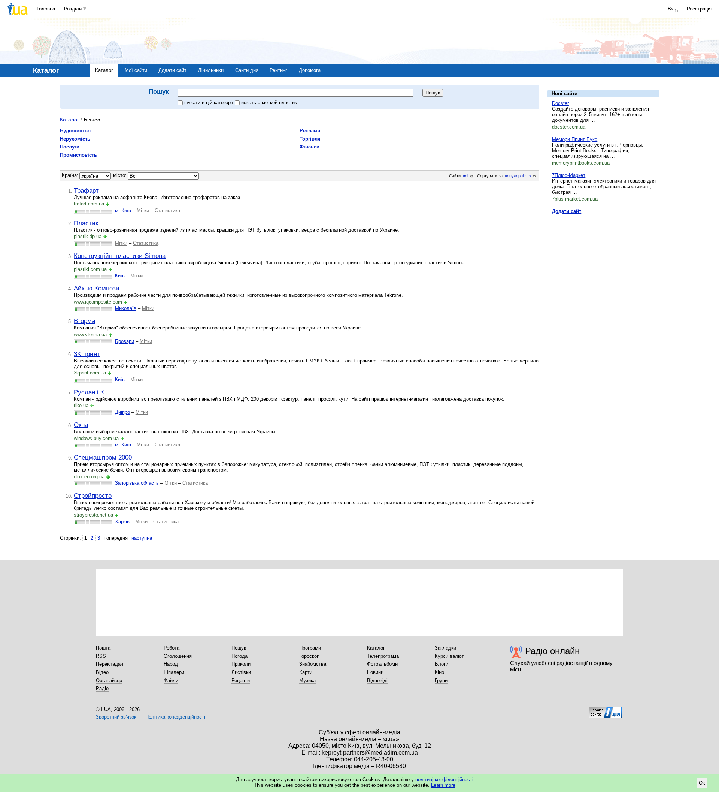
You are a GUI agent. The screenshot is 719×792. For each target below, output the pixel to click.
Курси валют (449, 656)
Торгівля (310, 139)
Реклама (310, 130)
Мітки (143, 210)
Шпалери (174, 672)
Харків (122, 521)
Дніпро (122, 412)
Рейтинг (278, 70)
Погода (239, 656)
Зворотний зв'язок (116, 717)
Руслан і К (89, 392)
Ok (702, 783)
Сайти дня (246, 70)
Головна (46, 9)
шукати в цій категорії (209, 102)
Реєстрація (699, 9)
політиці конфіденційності (444, 779)
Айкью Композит (98, 288)
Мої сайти (136, 70)
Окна (81, 424)
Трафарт (86, 190)
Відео (102, 672)
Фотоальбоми (382, 664)
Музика (307, 680)
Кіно (439, 672)
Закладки (445, 648)
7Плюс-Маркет (568, 175)
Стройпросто (93, 495)
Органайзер (109, 680)
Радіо (102, 688)
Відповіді (377, 680)
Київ (120, 275)
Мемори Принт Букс (574, 139)
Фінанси (309, 147)
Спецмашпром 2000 (103, 457)
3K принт (87, 354)
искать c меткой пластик (269, 102)
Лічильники (211, 70)
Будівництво (75, 130)
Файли (171, 680)
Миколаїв (125, 308)
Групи (441, 680)
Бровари (124, 341)
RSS (101, 656)
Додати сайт (172, 70)
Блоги (441, 664)
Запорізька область (137, 483)
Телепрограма (383, 656)
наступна (141, 538)
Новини (375, 672)
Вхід (673, 9)
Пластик (86, 223)
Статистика (167, 210)
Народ (171, 664)
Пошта (103, 648)
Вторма (84, 321)
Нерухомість (75, 139)
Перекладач (109, 664)
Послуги (69, 147)
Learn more (443, 785)
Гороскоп (309, 656)
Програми (310, 648)
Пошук (238, 648)
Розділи (73, 9)
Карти (305, 672)
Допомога (310, 70)
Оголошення (178, 656)
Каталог (104, 70)
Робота (171, 648)
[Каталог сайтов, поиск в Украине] (605, 710)
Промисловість (78, 155)
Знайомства (312, 664)
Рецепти (240, 680)
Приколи (241, 664)
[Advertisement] (603, 269)
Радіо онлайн (552, 651)
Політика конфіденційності (175, 717)
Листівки (241, 672)
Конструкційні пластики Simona (120, 255)
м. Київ (123, 210)
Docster (560, 103)
